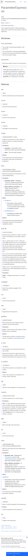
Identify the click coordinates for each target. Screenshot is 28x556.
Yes (3, 527)
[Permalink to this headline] (5, 11)
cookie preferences (5, 547)
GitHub (19, 531)
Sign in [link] (25, 1)
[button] (26, 537)
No (10, 527)
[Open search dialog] (21, 1)
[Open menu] (1, 1)
